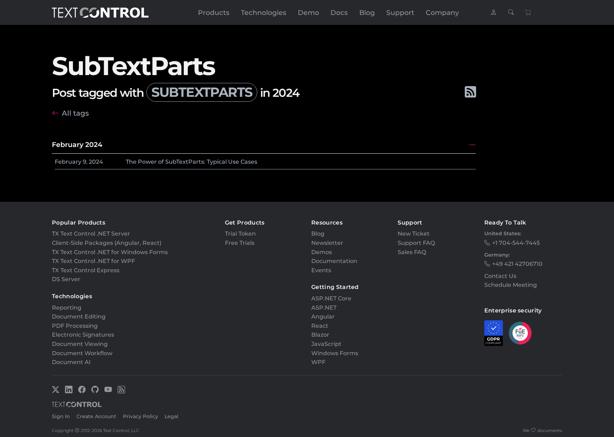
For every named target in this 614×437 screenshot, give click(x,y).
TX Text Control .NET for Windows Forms (110, 252)
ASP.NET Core (331, 298)
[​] (493, 12)
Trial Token (240, 233)
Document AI (71, 362)
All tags (75, 113)
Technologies (263, 12)
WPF (318, 362)
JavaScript (326, 344)
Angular (323, 316)
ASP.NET (323, 307)
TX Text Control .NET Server (91, 233)
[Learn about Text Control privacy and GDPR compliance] (493, 333)
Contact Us (500, 276)
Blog (367, 12)
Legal (171, 416)
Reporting (66, 307)
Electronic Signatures (83, 334)
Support (400, 12)
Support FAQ (416, 242)
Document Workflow (82, 353)
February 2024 (77, 144)
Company (442, 12)
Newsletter (327, 242)
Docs (339, 12)
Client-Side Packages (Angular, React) (106, 242)
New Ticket (414, 233)
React (319, 325)
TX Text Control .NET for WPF (93, 261)
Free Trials (239, 242)
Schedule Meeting (510, 284)
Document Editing (79, 316)
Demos (321, 252)
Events (321, 270)
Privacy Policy (140, 416)
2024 (96, 161)
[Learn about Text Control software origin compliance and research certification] (520, 333)
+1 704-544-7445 (516, 242)
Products (214, 12)
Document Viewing (80, 344)
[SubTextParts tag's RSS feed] (470, 92)
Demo (308, 12)
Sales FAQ (412, 252)
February (68, 161)
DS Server (66, 279)
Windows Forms (334, 353)
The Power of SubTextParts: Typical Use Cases (191, 161)
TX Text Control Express (85, 270)
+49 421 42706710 (517, 263)
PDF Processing (75, 325)
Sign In (61, 416)
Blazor (320, 334)
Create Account (96, 416)
